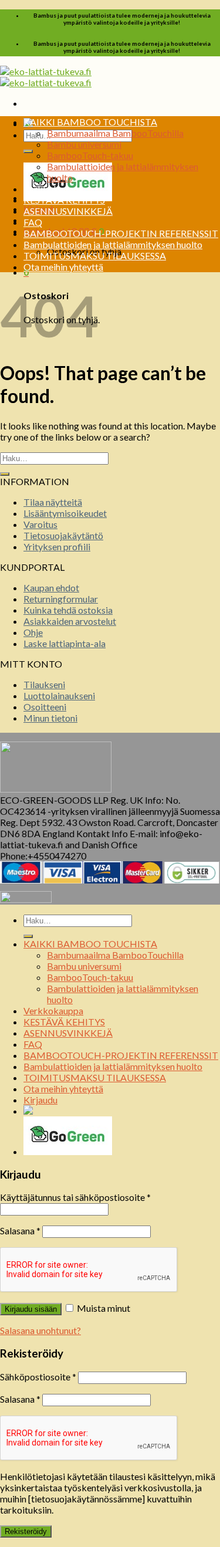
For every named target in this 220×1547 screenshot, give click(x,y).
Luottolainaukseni (59, 695)
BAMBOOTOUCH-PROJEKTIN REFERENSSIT (120, 233)
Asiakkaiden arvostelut (69, 621)
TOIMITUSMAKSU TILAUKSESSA (94, 255)
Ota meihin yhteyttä (63, 266)
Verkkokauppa (53, 188)
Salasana (20, 1230)
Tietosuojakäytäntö (63, 535)
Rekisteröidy (26, 1531)
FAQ (32, 222)
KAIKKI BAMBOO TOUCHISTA (90, 121)
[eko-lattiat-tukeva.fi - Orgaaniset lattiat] (46, 77)
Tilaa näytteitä (52, 501)
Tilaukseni (44, 684)
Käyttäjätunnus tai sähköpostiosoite (75, 1197)
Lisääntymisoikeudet (65, 513)
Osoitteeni (44, 706)
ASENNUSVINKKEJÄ (68, 210)
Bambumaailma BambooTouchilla (115, 132)
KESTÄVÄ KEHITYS (64, 199)
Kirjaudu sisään (31, 1309)
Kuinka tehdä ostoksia (68, 609)
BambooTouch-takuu (90, 155)
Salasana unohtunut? (40, 1330)
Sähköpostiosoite (38, 1376)
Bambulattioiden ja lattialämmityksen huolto (112, 244)
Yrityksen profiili (56, 546)
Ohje (33, 632)
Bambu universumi (84, 144)
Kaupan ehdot (51, 587)
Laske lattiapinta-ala (64, 643)
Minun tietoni (50, 717)
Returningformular (60, 598)
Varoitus (40, 524)
